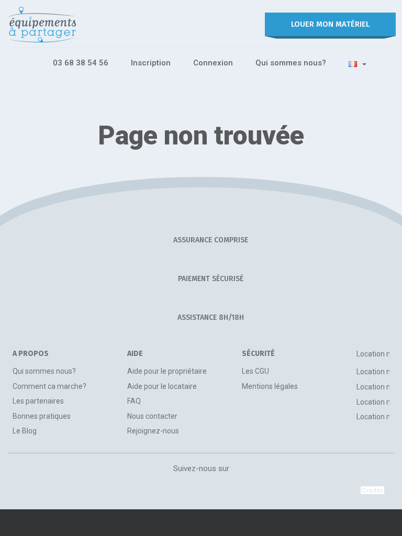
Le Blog (25, 431)
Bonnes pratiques (42, 416)
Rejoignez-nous (153, 431)
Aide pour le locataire (162, 386)
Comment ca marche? (49, 386)
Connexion (213, 63)
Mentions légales (270, 386)
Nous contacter (152, 416)
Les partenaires (38, 401)
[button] (357, 63)
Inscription (151, 63)
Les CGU (255, 371)
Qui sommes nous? (290, 63)
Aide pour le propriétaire (167, 371)
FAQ (134, 401)
